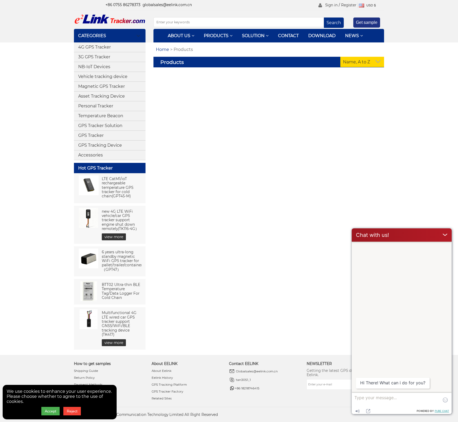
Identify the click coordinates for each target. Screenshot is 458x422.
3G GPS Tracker (94, 56)
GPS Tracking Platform (169, 384)
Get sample (366, 22)
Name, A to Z (356, 61)
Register (348, 5)
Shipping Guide (86, 371)
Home (162, 49)
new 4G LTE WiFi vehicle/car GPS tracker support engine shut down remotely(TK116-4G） (120, 220)
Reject (72, 411)
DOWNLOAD (322, 35)
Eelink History (162, 378)
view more (113, 237)
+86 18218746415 (247, 388)
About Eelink (161, 371)
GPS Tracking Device (100, 145)
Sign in (331, 5)
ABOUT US (179, 35)
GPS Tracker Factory (167, 391)
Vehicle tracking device (102, 76)
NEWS (352, 35)
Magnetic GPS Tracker (101, 86)
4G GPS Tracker (94, 47)
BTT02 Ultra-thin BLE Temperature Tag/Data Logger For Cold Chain (121, 291)
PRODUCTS (216, 35)
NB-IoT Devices (94, 66)
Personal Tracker (95, 105)
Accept (50, 411)
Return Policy (84, 378)
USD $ (370, 5)
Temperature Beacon (100, 115)
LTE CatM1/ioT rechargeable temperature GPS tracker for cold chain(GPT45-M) (117, 187)
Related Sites (162, 398)
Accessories (90, 155)
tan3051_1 (243, 380)
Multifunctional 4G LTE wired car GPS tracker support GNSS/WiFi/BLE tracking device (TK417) (119, 324)
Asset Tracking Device (101, 96)
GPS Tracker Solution (100, 125)
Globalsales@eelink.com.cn (257, 371)
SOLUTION (253, 35)
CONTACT (288, 35)
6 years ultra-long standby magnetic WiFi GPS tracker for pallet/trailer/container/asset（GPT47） (127, 260)
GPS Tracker (91, 135)
